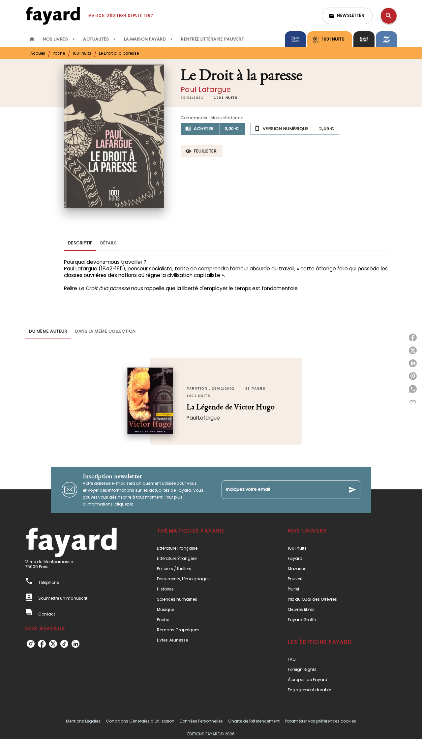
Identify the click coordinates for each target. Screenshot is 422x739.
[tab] (32, 39)
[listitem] (30, 643)
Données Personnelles (201, 721)
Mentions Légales (83, 721)
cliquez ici (124, 504)
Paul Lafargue (206, 89)
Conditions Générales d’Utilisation (140, 721)
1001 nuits (82, 53)
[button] (347, 16)
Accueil (37, 53)
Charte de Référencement (254, 721)
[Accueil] (52, 15)
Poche (59, 53)
